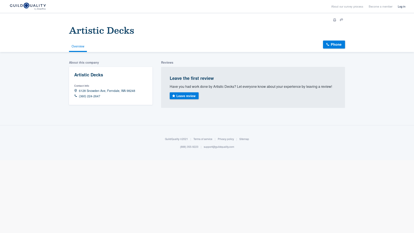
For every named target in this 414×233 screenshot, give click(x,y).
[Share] (341, 19)
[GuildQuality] (28, 7)
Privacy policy (226, 139)
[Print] (334, 19)
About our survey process (347, 6)
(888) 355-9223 (189, 146)
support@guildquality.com (219, 146)
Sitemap (244, 139)
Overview (78, 46)
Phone (336, 44)
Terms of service (202, 139)
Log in (401, 6)
